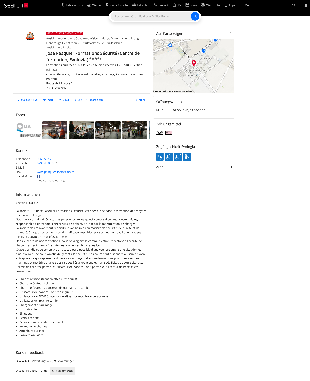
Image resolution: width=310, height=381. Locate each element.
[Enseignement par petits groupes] (134, 130)
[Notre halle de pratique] (108, 130)
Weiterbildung (99, 38)
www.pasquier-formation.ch (56, 172)
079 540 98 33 (46, 163)
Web (50, 99)
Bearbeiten (96, 99)
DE (293, 5)
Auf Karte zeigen (169, 33)
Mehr (142, 99)
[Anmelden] (306, 5)
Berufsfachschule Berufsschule (101, 43)
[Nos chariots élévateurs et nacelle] (54, 130)
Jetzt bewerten (64, 370)
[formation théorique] (81, 130)
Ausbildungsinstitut (59, 47)
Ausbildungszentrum (60, 38)
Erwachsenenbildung (125, 38)
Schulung (82, 38)
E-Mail (66, 99)
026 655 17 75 (29, 99)
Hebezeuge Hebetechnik (62, 43)
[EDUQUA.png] (28, 130)
